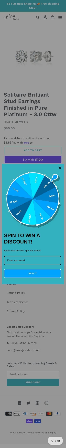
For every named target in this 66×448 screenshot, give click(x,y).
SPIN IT (32, 273)
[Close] (60, 168)
